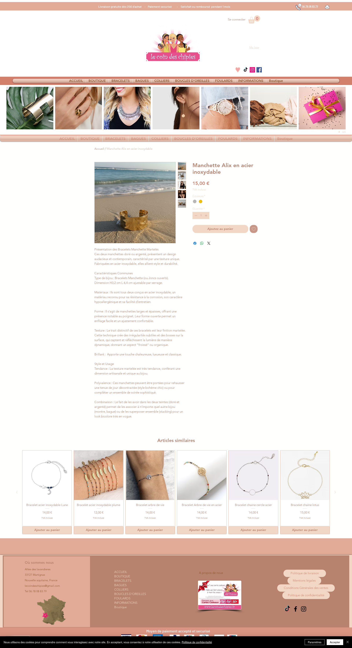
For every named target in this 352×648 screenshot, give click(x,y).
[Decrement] (195, 215)
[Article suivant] (335, 492)
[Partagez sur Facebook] (195, 243)
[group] (176, 492)
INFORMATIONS (125, 603)
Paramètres (314, 642)
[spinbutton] (201, 215)
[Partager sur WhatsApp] (202, 243)
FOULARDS (122, 598)
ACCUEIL (120, 572)
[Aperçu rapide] (47, 475)
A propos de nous (211, 573)
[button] (254, 19)
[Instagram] (252, 69)
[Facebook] (259, 69)
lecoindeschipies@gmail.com (42, 585)
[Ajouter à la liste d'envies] (254, 229)
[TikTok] (245, 69)
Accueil (99, 148)
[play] (340, 132)
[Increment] (206, 215)
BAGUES (120, 585)
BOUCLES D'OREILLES (130, 594)
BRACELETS (122, 581)
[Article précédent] (17, 492)
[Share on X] (209, 243)
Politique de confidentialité (197, 642)
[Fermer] (347, 642)
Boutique (120, 607)
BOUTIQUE (122, 576)
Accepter (335, 642)
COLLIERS (121, 589)
